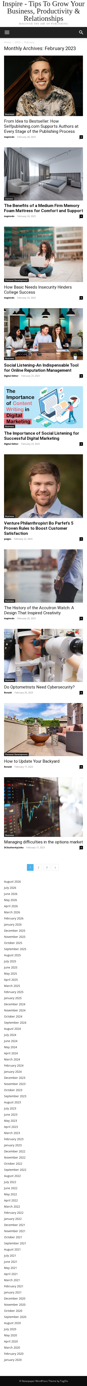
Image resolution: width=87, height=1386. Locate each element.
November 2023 (14, 1084)
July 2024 (10, 1035)
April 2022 (11, 1200)
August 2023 (12, 1102)
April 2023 (11, 1127)
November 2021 (14, 1231)
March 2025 (12, 986)
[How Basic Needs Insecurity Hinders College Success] (43, 254)
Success (9, 198)
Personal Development (16, 280)
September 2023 (15, 1096)
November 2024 (14, 1010)
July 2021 (10, 1255)
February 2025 (13, 992)
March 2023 (12, 1133)
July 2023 (10, 1108)
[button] (81, 32)
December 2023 (14, 1078)
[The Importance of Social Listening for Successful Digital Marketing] (43, 407)
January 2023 (13, 1145)
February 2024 (13, 1065)
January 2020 (13, 1360)
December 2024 (14, 1004)
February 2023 (13, 1139)
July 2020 (10, 1329)
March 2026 (12, 912)
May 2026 (10, 900)
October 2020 (13, 1311)
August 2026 (12, 881)
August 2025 (12, 955)
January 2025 (13, 998)
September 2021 (15, 1243)
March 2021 (12, 1280)
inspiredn (9, 136)
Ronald (8, 692)
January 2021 (13, 1292)
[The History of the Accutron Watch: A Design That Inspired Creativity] (43, 575)
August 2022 (12, 1176)
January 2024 (13, 1072)
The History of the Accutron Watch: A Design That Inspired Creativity (39, 610)
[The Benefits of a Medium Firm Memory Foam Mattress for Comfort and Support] (43, 173)
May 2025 (10, 973)
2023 (17, 42)
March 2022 (12, 1206)
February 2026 (13, 918)
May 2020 (10, 1335)
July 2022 (10, 1182)
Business (9, 114)
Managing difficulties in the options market (43, 842)
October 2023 (13, 1090)
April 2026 (11, 906)
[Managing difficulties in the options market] (43, 807)
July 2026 (10, 888)
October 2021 (13, 1237)
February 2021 (13, 1286)
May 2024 (10, 1047)
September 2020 (15, 1317)
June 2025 (10, 967)
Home (7, 42)
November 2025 (14, 937)
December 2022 (14, 1151)
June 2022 (10, 1188)
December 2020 (14, 1298)
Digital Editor (11, 375)
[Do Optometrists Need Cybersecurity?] (43, 655)
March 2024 (12, 1059)
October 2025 (13, 943)
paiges (7, 538)
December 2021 (14, 1225)
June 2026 (10, 894)
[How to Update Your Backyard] (43, 729)
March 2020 (12, 1347)
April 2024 (11, 1053)
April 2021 (11, 1274)
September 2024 (15, 1022)
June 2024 (10, 1041)
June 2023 (10, 1114)
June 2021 (10, 1262)
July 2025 (10, 961)
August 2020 (12, 1323)
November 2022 (14, 1157)
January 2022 (13, 1219)
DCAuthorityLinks (13, 847)
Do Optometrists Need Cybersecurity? (39, 687)
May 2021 (10, 1268)
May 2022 (10, 1194)
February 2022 (13, 1213)
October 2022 (13, 1163)
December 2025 (14, 931)
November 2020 (14, 1305)
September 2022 (15, 1170)
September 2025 (15, 949)
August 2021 (12, 1249)
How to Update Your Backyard (32, 761)
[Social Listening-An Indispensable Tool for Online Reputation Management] (43, 334)
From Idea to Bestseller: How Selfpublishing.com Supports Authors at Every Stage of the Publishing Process (41, 126)
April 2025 (11, 980)
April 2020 (11, 1341)
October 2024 (13, 1016)
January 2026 (13, 924)
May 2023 (10, 1121)
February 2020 (13, 1354)
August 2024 (12, 1029)
